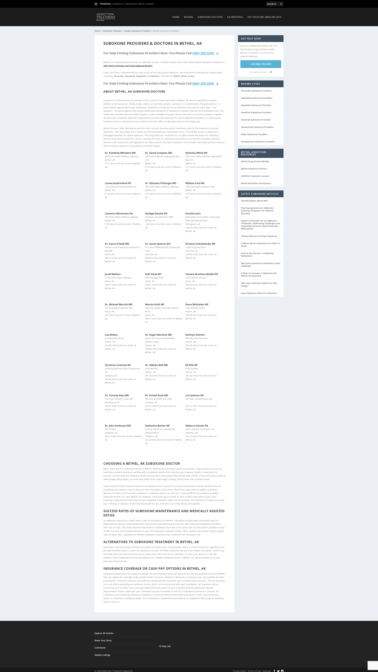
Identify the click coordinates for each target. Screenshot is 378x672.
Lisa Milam (111, 334)
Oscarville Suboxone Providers (256, 90)
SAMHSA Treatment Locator (255, 176)
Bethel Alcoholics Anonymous (256, 183)
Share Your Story (103, 640)
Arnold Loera (193, 213)
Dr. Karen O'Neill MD (117, 243)
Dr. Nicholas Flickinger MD (160, 183)
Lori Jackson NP (194, 395)
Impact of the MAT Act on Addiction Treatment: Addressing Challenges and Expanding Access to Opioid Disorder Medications (260, 224)
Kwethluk (154, 76)
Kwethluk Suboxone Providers (256, 112)
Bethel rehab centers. (184, 76)
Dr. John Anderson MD (118, 425)
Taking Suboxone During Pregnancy (259, 236)
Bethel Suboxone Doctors (254, 168)
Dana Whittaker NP (196, 304)
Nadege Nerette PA (156, 213)
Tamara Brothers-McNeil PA (201, 274)
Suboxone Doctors (210, 17)
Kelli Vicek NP (153, 274)
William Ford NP (194, 183)
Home (176, 17)
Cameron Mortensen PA (119, 213)
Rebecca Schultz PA (196, 425)
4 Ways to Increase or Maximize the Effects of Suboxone (259, 274)
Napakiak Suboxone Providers (256, 105)
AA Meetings (235, 17)
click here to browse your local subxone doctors (127, 65)
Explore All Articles (103, 633)
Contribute (100, 647)
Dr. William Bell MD (156, 365)
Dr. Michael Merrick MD (118, 304)
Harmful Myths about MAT (254, 200)
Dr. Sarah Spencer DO (157, 243)
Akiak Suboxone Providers (254, 134)
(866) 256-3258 (203, 53)
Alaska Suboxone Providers (137, 30)
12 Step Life (165, 646)
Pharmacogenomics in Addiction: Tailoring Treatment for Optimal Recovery (257, 211)
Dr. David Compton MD (158, 153)
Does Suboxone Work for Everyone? (259, 293)
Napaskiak (130, 76)
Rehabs (188, 17)
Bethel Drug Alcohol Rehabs (255, 161)
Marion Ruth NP (154, 304)
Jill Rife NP (191, 365)
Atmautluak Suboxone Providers (257, 127)
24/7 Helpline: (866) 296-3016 (264, 17)
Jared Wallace (113, 274)
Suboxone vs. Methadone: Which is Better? (133, 3)
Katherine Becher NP (157, 425)
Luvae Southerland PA (118, 183)
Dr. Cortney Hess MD (117, 395)
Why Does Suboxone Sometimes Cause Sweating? (260, 264)
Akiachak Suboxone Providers (256, 119)
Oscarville (119, 76)
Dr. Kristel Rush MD (156, 395)
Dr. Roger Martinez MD (158, 334)
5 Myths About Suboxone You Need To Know (260, 244)
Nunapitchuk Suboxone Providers (258, 141)
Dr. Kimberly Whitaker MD (120, 153)
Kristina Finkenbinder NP (200, 243)
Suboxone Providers (112, 30)
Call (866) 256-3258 (260, 64)
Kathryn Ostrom (195, 334)
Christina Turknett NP (118, 365)
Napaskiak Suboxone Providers (256, 98)
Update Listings (102, 655)
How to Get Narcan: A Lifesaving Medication (257, 254)
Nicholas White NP (196, 153)
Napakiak (140, 76)
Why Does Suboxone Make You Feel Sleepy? (259, 284)
